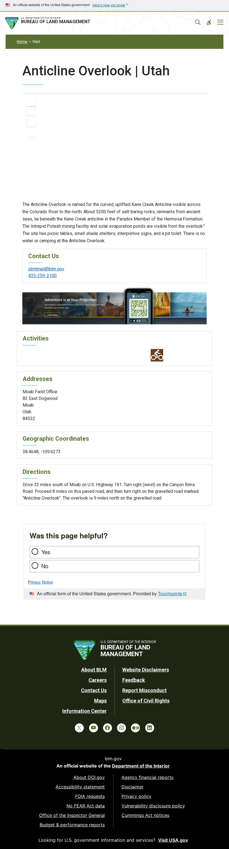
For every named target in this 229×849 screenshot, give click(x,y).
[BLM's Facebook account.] (107, 727)
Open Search (198, 22)
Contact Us (94, 690)
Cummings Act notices (145, 815)
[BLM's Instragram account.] (121, 727)
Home (22, 41)
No (44, 566)
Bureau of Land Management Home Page (49, 23)
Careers (98, 680)
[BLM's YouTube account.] (93, 727)
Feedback (133, 680)
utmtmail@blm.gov (46, 269)
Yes (45, 552)
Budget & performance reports (72, 825)
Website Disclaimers (145, 670)
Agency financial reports (147, 777)
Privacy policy (136, 796)
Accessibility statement (80, 787)
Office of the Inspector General (72, 815)
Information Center (84, 711)
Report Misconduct (144, 690)
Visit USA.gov (173, 840)
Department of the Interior (141, 766)
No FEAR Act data (85, 806)
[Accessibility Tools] (208, 22)
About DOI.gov (89, 777)
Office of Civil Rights (146, 701)
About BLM (94, 670)
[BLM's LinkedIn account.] (149, 727)
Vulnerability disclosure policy (153, 806)
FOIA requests (90, 796)
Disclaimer (132, 787)
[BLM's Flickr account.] (135, 727)
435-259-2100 (42, 275)
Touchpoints (170, 593)
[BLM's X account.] (79, 727)
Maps (100, 701)
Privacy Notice (40, 582)
